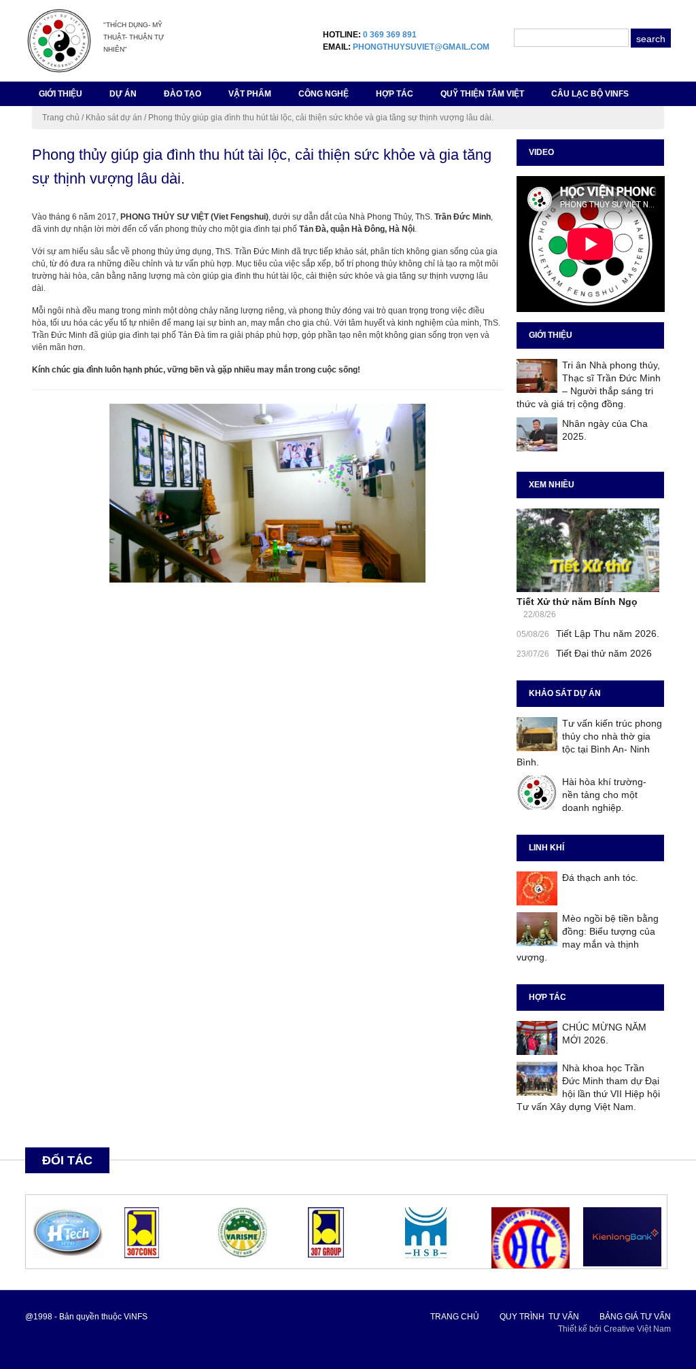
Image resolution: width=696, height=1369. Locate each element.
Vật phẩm (249, 94)
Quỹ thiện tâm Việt (482, 94)
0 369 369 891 (390, 34)
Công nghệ (323, 94)
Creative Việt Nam (637, 1329)
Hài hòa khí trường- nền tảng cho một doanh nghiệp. (604, 794)
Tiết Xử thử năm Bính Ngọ (577, 601)
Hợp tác (394, 94)
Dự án (123, 94)
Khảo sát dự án (114, 117)
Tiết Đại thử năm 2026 (604, 653)
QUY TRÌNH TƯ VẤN (539, 1316)
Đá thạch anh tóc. (600, 877)
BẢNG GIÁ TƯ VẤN (635, 1316)
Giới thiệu (60, 94)
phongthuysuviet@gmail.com (421, 47)
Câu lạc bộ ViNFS (590, 94)
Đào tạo (182, 94)
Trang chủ (61, 117)
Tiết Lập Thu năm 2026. (607, 633)
